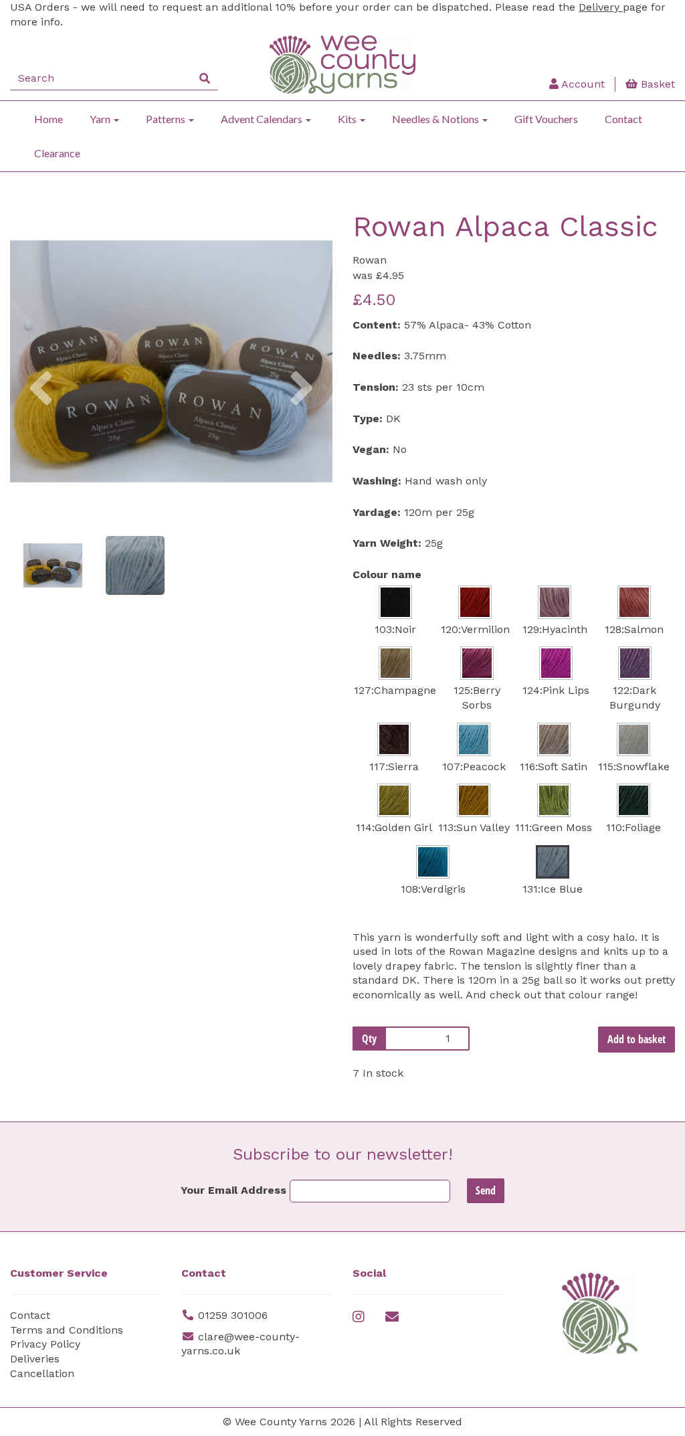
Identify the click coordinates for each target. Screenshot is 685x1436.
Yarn (101, 118)
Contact (623, 118)
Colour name (387, 574)
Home (48, 118)
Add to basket (636, 1039)
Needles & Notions (436, 118)
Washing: (377, 480)
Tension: (376, 387)
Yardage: (377, 512)
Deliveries (35, 1358)
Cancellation (42, 1373)
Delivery (601, 7)
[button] (41, 442)
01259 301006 (233, 1315)
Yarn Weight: (387, 543)
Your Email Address (233, 1190)
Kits (348, 118)
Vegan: (371, 449)
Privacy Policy (45, 1344)
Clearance (57, 153)
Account (582, 84)
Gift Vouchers (546, 118)
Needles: (377, 355)
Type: (368, 418)
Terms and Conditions (66, 1330)
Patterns (166, 118)
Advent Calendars (262, 118)
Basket (656, 84)
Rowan (370, 260)
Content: (377, 325)
